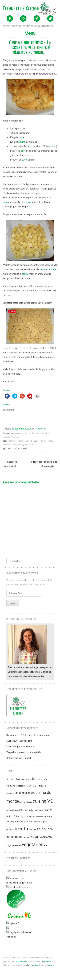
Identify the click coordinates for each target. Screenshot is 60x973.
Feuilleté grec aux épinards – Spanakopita (43, 464)
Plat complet (40, 821)
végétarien (32, 844)
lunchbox (40, 817)
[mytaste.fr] (13, 923)
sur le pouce (14, 836)
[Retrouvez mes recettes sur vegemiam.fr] (19, 882)
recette (14, 445)
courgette (10, 793)
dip (31, 810)
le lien (13, 448)
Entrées (38, 810)
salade (33, 830)
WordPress (46, 961)
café (23, 151)
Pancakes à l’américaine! (10, 464)
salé (40, 829)
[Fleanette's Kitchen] (30, 8)
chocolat (19, 786)
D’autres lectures (18, 858)
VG (32, 445)
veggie (27, 445)
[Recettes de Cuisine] (17, 887)
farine (21, 137)
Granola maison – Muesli (18, 758)
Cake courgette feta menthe (20, 746)
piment (29, 821)
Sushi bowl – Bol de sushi (19, 741)
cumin (9, 810)
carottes (10, 785)
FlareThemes (32, 965)
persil (23, 821)
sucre (25, 159)
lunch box (31, 816)
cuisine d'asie (24, 792)
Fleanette (40, 428)
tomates (27, 837)
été (45, 845)
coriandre (39, 785)
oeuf (8, 821)
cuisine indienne (25, 802)
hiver (48, 809)
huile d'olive (13, 816)
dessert (39, 441)
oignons (15, 821)
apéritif (14, 779)
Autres (29, 779)
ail (8, 779)
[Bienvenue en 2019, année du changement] (18, 706)
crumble (21, 441)
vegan (35, 837)
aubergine (21, 779)
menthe (48, 816)
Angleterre (19, 433)
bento (36, 779)
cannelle (12, 441)
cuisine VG (30, 441)
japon (23, 817)
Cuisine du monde (32, 433)
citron (29, 146)
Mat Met (50, 965)
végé (8, 845)
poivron (10, 829)
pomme (6, 445)
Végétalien (16, 845)
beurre (21, 142)
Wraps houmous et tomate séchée (23, 752)
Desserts (48, 441)
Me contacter (22, 961)
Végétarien (16, 437)
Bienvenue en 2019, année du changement (28, 735)
